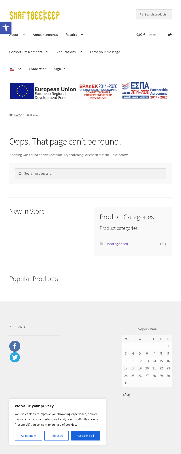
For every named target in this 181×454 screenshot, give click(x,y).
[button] (5, 28)
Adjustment (28, 436)
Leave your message (105, 52)
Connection (38, 69)
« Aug (126, 394)
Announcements (45, 34)
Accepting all (85, 436)
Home (18, 115)
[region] (57, 422)
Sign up (59, 69)
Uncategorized (117, 243)
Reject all (57, 436)
